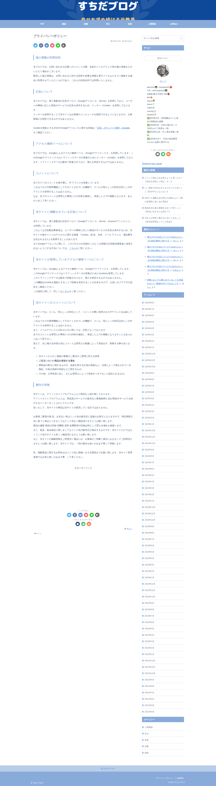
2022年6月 (149, 622)
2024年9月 (149, 450)
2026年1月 (149, 347)
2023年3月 (149, 565)
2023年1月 (149, 577)
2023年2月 (149, 571)
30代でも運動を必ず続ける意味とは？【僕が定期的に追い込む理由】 (164, 200)
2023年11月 (150, 513)
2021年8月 (149, 686)
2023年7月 (149, 539)
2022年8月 (149, 609)
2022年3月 (149, 641)
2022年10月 (150, 596)
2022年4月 (149, 635)
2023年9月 (149, 526)
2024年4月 (149, 481)
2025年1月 (149, 424)
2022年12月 (150, 584)
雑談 (147, 753)
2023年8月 (149, 533)
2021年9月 (149, 680)
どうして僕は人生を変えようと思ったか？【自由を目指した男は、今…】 (164, 180)
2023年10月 (150, 520)
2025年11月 (150, 360)
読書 (147, 746)
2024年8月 (149, 456)
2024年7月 (149, 462)
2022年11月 (150, 590)
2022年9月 (149, 603)
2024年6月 (149, 469)
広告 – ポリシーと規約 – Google (113, 128)
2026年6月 (149, 315)
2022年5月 (149, 628)
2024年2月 (149, 494)
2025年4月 (149, 405)
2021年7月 (149, 692)
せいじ (163, 81)
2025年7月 (149, 386)
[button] (181, 38)
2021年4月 (149, 712)
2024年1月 (149, 501)
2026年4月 (149, 328)
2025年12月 (150, 354)
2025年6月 (149, 392)
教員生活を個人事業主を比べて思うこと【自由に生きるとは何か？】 (163, 210)
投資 (147, 740)
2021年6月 (149, 699)
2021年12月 (150, 660)
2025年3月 (149, 411)
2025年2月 (149, 418)
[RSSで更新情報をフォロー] (89, 524)
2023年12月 (150, 507)
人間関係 (149, 727)
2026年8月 (149, 302)
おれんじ (177, 270)
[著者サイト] (78, 524)
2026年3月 (149, 334)
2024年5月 (149, 475)
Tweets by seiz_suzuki (152, 163)
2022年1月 (149, 654)
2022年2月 (149, 648)
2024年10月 (150, 443)
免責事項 (180, 778)
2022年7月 (149, 616)
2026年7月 (149, 309)
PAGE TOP (109, 768)
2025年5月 (149, 398)
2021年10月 (150, 673)
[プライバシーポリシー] (46, 45)
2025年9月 (149, 373)
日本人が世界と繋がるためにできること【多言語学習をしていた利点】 (163, 220)
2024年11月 (150, 437)
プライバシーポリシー (164, 778)
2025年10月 (150, 366)
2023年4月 (149, 558)
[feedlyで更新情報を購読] (83, 524)
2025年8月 (149, 379)
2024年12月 (150, 430)
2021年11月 (150, 667)
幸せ (147, 733)
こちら (72, 248)
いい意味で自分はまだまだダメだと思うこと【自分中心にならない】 (164, 190)
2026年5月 (149, 322)
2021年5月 (149, 705)
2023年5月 (149, 552)
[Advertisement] (83, 487)
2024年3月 (149, 488)
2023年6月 (149, 545)
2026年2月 (149, 341)
